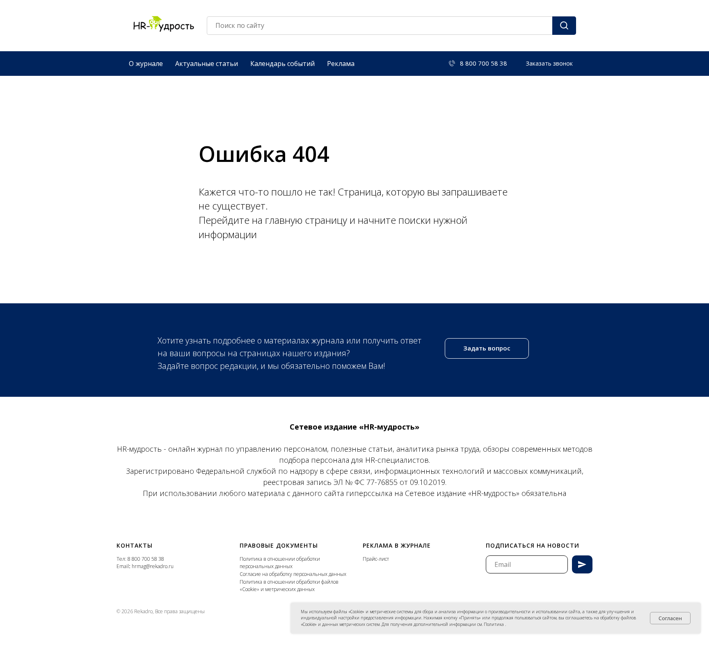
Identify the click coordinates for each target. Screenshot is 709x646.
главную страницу (307, 220)
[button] (549, 63)
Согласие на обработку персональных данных (293, 574)
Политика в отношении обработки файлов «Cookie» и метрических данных (289, 585)
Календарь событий (282, 63)
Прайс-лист (376, 558)
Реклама (340, 63)
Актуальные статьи (206, 63)
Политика (494, 624)
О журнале (146, 63)
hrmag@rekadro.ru (153, 566)
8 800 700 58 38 (146, 558)
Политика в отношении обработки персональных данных (280, 562)
